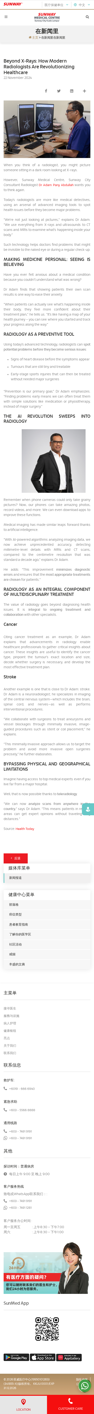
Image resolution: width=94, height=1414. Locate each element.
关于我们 (10, 1045)
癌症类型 (15, 914)
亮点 (7, 1038)
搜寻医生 (10, 1008)
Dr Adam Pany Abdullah (56, 185)
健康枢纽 (10, 1031)
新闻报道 (15, 878)
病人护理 (10, 1023)
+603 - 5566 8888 (22, 1110)
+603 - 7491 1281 (20, 1207)
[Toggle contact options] (85, 1385)
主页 (35, 37)
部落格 (14, 904)
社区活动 (15, 944)
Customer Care (70, 1408)
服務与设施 (11, 1016)
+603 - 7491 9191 (20, 1131)
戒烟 (12, 954)
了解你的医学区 (20, 934)
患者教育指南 (18, 924)
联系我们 (10, 1053)
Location (23, 1409)
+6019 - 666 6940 (22, 1089)
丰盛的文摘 (17, 964)
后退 (16, 858)
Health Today (25, 829)
